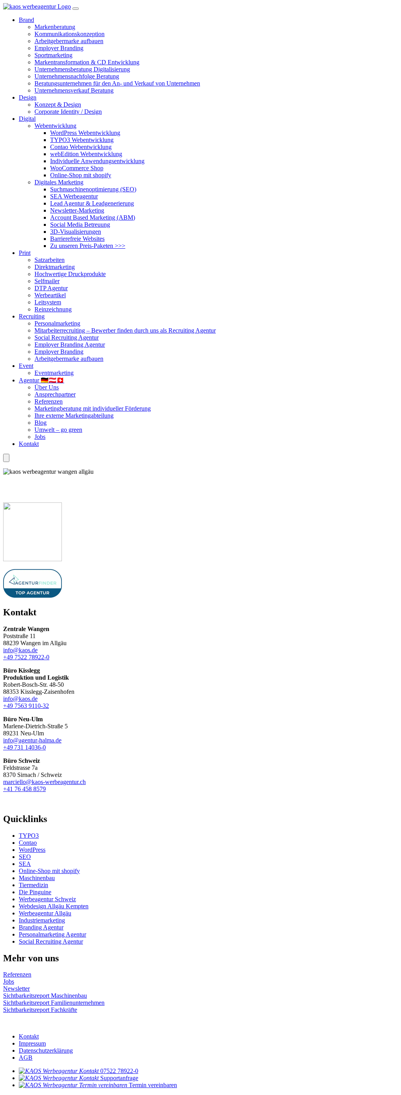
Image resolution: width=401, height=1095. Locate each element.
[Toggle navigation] (75, 8)
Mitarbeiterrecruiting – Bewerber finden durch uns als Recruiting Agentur (125, 330)
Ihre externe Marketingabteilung (74, 415)
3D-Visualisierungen (75, 231)
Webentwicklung (55, 125)
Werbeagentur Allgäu (45, 913)
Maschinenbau (37, 878)
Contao (28, 842)
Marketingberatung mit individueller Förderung (92, 408)
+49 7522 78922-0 (26, 657)
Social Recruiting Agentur (66, 337)
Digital (27, 118)
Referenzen (48, 401)
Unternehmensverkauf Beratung (74, 90)
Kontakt (29, 443)
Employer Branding (58, 48)
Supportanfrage (119, 1078)
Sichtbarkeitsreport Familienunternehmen (54, 1002)
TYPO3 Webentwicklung (82, 139)
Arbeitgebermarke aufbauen (68, 41)
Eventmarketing (54, 372)
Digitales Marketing (58, 182)
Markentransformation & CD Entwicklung (86, 62)
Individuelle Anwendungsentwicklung (97, 161)
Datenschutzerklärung (46, 1050)
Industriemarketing (42, 920)
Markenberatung (54, 27)
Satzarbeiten (49, 259)
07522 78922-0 (119, 1071)
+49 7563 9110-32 (26, 705)
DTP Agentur (51, 288)
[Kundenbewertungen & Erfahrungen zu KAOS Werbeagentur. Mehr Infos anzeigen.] (73, 492)
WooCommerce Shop (76, 168)
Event (26, 365)
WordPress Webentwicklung (85, 132)
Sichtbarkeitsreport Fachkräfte (40, 1009)
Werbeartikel (50, 295)
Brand (26, 19)
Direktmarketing (54, 267)
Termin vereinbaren (153, 1085)
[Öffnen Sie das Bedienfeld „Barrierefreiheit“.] (6, 458)
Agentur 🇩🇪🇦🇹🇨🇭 (41, 380)
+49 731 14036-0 (24, 747)
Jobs (39, 436)
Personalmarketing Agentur (52, 934)
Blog (40, 422)
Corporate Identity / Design (68, 111)
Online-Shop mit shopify (80, 175)
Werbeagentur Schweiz (47, 899)
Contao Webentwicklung (81, 147)
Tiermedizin (33, 885)
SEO (25, 856)
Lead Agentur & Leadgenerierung (92, 203)
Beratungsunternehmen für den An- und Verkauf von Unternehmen (117, 83)
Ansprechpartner (55, 394)
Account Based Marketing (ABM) (92, 217)
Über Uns (46, 387)
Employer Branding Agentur (69, 344)
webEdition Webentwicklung (86, 154)
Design (27, 97)
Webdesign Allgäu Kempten (54, 906)
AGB (26, 1057)
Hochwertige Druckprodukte (70, 274)
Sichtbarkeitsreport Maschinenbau (45, 995)
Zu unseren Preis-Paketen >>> (87, 245)
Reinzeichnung (53, 309)
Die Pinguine (35, 892)
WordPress (32, 849)
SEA (25, 863)
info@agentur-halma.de (32, 740)
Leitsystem (47, 302)
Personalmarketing (57, 323)
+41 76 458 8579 (24, 789)
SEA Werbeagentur (74, 196)
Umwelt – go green (58, 429)
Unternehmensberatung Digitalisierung (82, 69)
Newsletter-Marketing (77, 210)
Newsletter (16, 988)
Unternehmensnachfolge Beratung (76, 76)
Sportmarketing (53, 55)
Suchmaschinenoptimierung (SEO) (93, 189)
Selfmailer (47, 281)
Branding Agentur (41, 927)
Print (25, 252)
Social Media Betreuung (80, 224)
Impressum (32, 1043)
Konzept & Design (57, 104)
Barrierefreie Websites (77, 238)
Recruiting (32, 316)
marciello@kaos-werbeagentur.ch (44, 782)
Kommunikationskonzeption (69, 34)
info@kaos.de (20, 650)
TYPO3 (29, 835)
